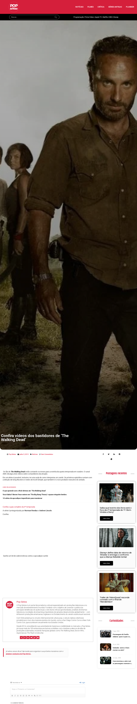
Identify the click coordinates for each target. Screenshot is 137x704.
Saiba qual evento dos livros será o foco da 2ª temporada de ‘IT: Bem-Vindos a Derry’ (115, 510)
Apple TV (98, 17)
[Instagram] (24, 637)
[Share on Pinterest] (119, 454)
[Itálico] (15, 695)
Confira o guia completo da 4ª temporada (19, 507)
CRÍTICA (101, 7)
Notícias (35, 454)
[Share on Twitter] (109, 454)
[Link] (34, 695)
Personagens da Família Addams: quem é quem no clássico (121, 636)
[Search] (55, 17)
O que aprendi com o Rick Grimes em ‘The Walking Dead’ (24, 491)
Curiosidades (116, 620)
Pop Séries (22, 602)
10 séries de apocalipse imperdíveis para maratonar (22, 498)
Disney (115, 17)
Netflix (105, 17)
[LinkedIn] (27, 637)
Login (83, 682)
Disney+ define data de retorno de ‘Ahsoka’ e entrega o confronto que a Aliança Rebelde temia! (116, 555)
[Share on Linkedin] (114, 454)
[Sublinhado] (17, 695)
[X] (21, 637)
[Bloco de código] (31, 695)
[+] (40, 695)
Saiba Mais (106, 518)
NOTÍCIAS (79, 7)
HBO (110, 17)
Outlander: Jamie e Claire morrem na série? (121, 649)
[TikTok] (34, 637)
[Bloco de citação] (29, 695)
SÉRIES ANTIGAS (115, 7)
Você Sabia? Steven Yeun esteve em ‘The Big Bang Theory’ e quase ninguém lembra (34, 495)
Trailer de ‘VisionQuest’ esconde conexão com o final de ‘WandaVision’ (114, 599)
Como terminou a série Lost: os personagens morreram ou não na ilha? (122, 662)
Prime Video (89, 17)
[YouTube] (31, 637)
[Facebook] (37, 637)
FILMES (90, 7)
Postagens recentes (116, 473)
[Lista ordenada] (23, 695)
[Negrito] (12, 695)
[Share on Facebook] (103, 454)
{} (37, 695)
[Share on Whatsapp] (111, 459)
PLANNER (130, 7)
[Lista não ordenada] (26, 695)
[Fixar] (20, 695)
